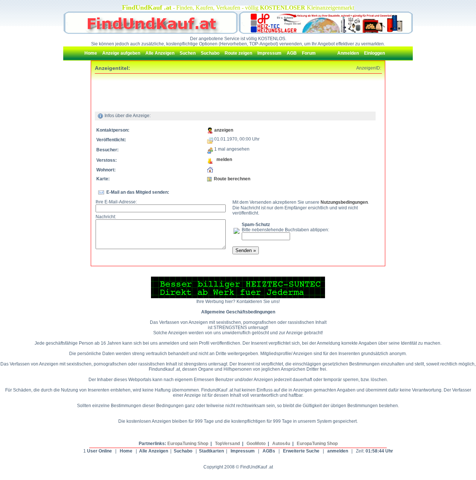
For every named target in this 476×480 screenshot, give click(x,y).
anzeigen (223, 130)
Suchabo (183, 451)
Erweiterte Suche (301, 451)
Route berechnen (232, 178)
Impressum (243, 451)
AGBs (269, 451)
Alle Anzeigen (153, 451)
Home (126, 451)
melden (222, 159)
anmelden (337, 451)
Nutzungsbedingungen (344, 202)
